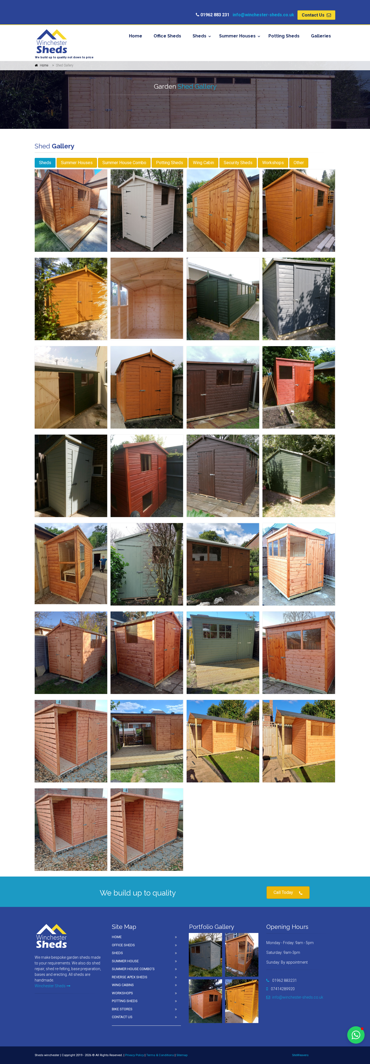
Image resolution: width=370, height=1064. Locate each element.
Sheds (199, 36)
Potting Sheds (284, 36)
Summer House (125, 961)
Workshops (273, 162)
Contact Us (314, 15)
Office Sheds (167, 36)
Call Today (283, 892)
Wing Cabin (203, 162)
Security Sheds (238, 162)
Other (299, 162)
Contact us (122, 1017)
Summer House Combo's (133, 969)
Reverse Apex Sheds (129, 977)
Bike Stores (122, 1009)
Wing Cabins (123, 985)
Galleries (321, 36)
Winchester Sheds (50, 986)
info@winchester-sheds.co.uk (263, 14)
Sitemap (181, 1055)
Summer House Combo (124, 162)
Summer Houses (237, 36)
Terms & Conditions (160, 1055)
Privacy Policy (134, 1055)
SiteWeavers (300, 1055)
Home (135, 36)
